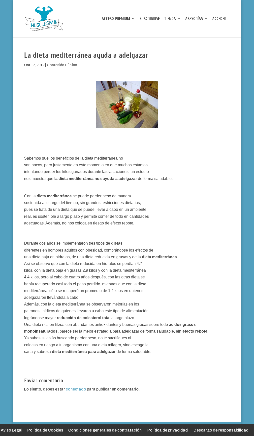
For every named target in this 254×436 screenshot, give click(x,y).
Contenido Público (62, 65)
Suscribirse (149, 19)
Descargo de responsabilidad (221, 430)
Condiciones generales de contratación (105, 430)
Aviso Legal (11, 430)
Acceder (219, 19)
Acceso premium (116, 19)
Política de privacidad (167, 430)
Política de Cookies (45, 430)
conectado (76, 389)
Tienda (170, 19)
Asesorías (194, 19)
